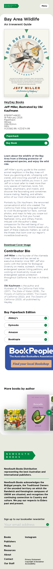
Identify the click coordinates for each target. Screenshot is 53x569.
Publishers (10, 541)
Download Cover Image (17, 244)
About (7, 554)
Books (7, 537)
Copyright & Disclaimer (34, 562)
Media (7, 546)
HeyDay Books (14, 102)
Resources (9, 550)
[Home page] (11, 6)
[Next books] (49, 412)
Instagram (30, 537)
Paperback (12, 136)
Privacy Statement (33, 559)
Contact (8, 559)
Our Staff (9, 563)
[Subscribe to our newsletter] (47, 524)
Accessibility (30, 564)
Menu (44, 6)
